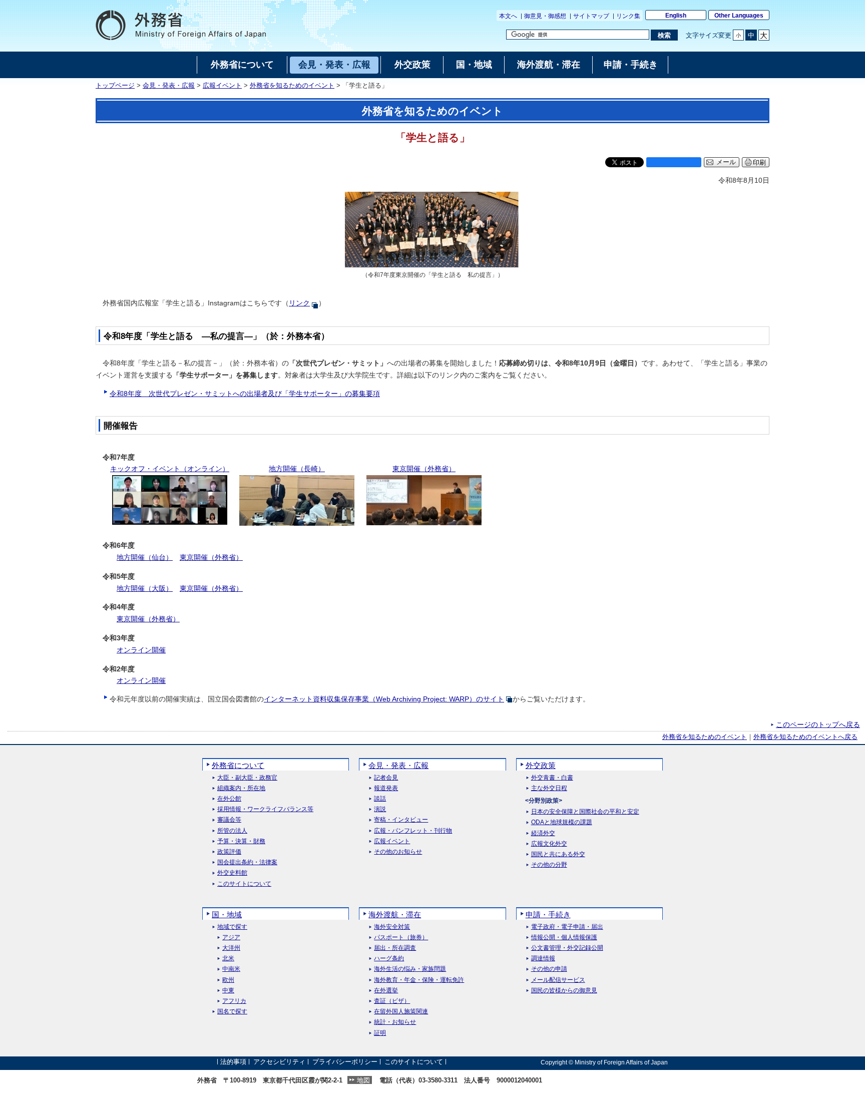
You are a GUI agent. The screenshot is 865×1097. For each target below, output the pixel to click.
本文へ (508, 16)
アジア (231, 937)
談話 (380, 799)
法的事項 (233, 1062)
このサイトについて (244, 884)
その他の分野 (549, 865)
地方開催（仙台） (145, 557)
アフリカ (234, 1001)
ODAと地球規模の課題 (561, 822)
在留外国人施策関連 (401, 1011)
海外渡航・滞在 (394, 914)
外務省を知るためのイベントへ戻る (805, 737)
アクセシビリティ (279, 1062)
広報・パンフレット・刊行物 (413, 831)
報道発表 (386, 788)
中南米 (231, 969)
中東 (228, 990)
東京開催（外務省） (211, 557)
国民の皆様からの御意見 (564, 990)
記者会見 (386, 778)
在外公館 (229, 799)
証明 (380, 1033)
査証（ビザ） (392, 1001)
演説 (380, 809)
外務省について (238, 765)
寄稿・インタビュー (401, 820)
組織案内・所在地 (241, 788)
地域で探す (232, 927)
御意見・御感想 (545, 16)
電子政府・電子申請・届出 (567, 927)
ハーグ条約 (389, 958)
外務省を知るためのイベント (292, 85)
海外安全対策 (392, 927)
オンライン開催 (141, 650)
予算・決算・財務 (241, 841)
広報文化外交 (549, 844)
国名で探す (232, 1011)
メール (726, 162)
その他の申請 (549, 969)
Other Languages (738, 15)
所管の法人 (232, 831)
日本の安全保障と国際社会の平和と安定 (585, 812)
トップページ (115, 85)
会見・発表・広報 (169, 85)
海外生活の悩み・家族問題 (410, 969)
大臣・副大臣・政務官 (247, 778)
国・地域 (227, 914)
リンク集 (628, 16)
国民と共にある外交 (558, 854)
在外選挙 (386, 990)
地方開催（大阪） (145, 588)
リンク (299, 303)
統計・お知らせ (395, 1022)
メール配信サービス (558, 980)
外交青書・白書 (552, 778)
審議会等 (229, 820)
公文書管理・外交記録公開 (567, 948)
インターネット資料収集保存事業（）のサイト (384, 699)
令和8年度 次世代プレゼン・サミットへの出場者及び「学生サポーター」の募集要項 (245, 394)
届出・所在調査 (395, 948)
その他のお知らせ (398, 852)
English (675, 15)
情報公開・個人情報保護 (564, 937)
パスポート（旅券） (401, 937)
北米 (228, 958)
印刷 (759, 162)
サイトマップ (591, 16)
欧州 (228, 980)
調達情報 (543, 958)
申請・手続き (548, 914)
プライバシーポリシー (344, 1062)
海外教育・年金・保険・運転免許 (419, 980)
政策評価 (229, 852)
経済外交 (543, 833)
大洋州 (231, 948)
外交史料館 (232, 873)
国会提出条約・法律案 (247, 862)
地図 (363, 1080)
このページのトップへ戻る (818, 724)
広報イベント (222, 85)
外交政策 (541, 765)
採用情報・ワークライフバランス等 (265, 809)
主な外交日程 (549, 788)
